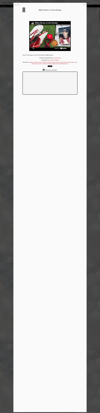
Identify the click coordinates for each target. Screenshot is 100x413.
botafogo (31, 62)
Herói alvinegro (70, 62)
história (40, 63)
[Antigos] (18, 5)
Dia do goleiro (51, 62)
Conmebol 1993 (37, 62)
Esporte (57, 62)
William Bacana (64, 63)
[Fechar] (84, 5)
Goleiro (65, 62)
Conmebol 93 (45, 62)
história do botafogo (47, 63)
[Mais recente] (15, 5)
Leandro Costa (57, 58)
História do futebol (56, 63)
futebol (61, 62)
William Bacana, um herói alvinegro (50, 10)
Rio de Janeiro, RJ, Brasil (53, 60)
